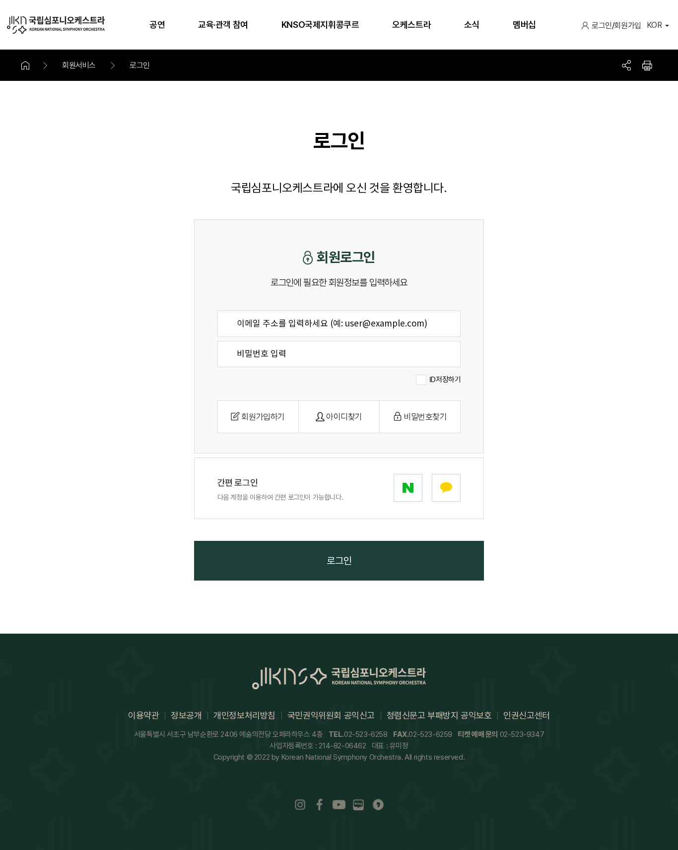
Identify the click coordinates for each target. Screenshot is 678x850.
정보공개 (186, 715)
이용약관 (143, 715)
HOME (31, 65)
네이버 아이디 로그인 (408, 488)
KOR (654, 25)
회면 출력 (647, 65)
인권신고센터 (526, 715)
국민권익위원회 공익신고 (331, 715)
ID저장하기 (445, 379)
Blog (359, 805)
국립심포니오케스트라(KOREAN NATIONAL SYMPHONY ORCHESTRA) (56, 25)
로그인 (602, 25)
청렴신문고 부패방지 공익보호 (439, 715)
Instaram (300, 805)
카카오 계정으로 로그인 (446, 488)
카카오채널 (378, 805)
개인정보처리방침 (244, 715)
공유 (626, 65)
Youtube (339, 805)
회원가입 (627, 25)
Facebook (320, 805)
